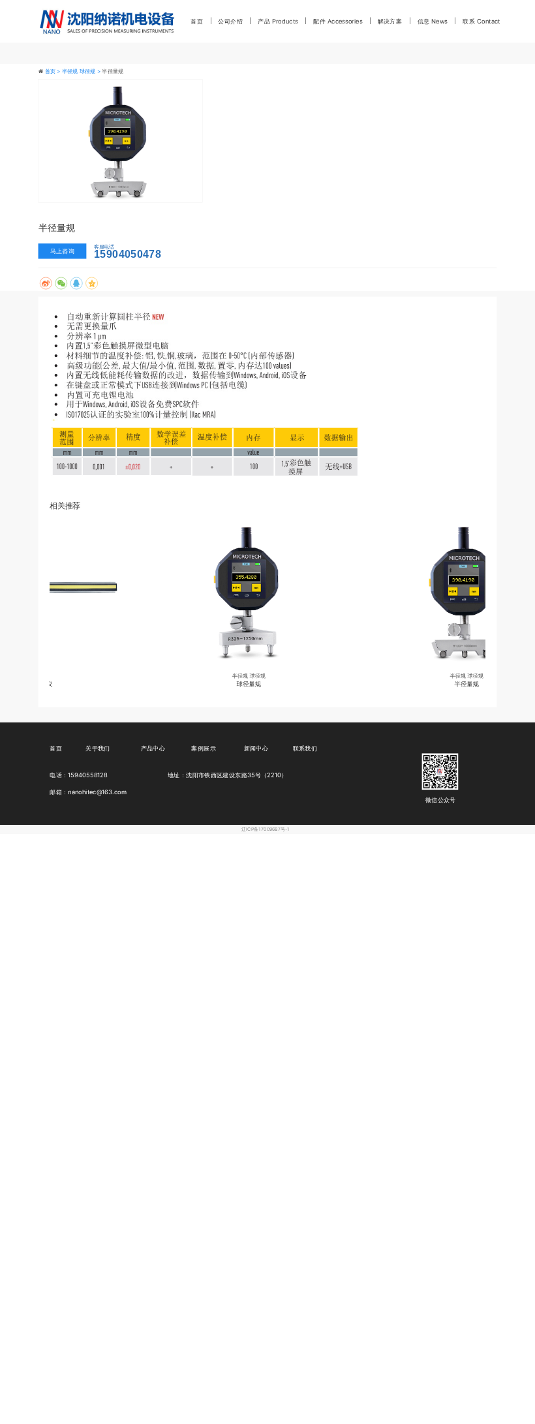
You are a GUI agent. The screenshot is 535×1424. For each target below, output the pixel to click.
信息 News (433, 21)
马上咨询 (62, 251)
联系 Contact (481, 21)
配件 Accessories (337, 21)
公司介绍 (230, 21)
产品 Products (278, 21)
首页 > (53, 71)
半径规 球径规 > (82, 71)
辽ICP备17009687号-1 (265, 829)
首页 (197, 21)
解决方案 (390, 21)
